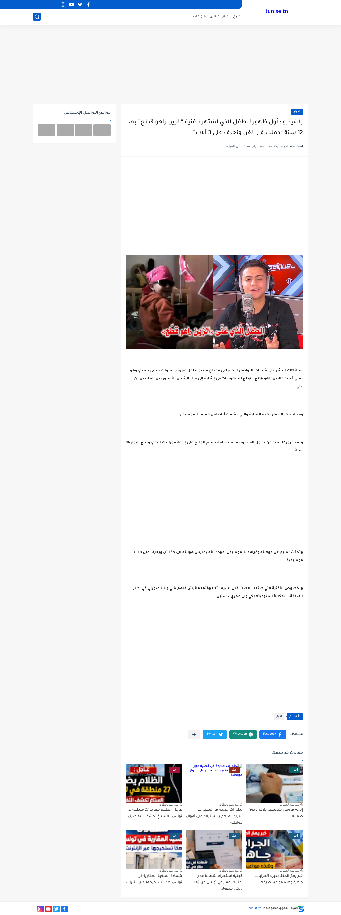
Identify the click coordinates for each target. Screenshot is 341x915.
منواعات (199, 16)
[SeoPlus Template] (301, 908)
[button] (272, 734)
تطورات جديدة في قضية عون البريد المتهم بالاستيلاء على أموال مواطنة (214, 816)
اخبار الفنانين (219, 16)
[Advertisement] (170, 65)
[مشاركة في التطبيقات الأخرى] (194, 734)
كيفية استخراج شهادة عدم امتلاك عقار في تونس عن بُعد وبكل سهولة (217, 882)
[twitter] (80, 4)
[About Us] (83, 130)
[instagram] (63, 4)
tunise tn (276, 12)
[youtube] (71, 4)
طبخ (236, 16)
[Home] (102, 130)
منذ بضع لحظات (289, 804)
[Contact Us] (65, 130)
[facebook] (88, 4)
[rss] (54, 4)
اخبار (297, 111)
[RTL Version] (46, 130)
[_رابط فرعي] (46, 4)
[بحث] (37, 17)
